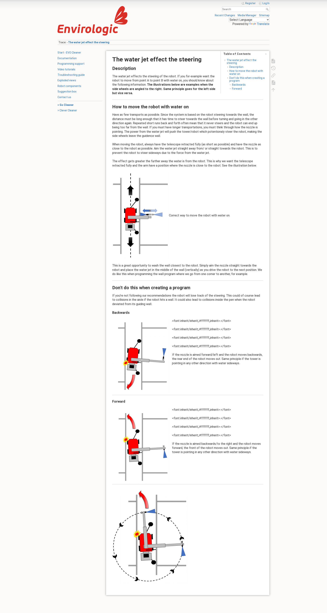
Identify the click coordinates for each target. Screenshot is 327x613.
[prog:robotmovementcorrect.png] (140, 215)
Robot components (69, 86)
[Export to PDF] (273, 82)
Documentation (67, 58)
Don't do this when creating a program (247, 79)
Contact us (64, 97)
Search (267, 9)
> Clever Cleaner (67, 110)
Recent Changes (225, 15)
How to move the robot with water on (246, 72)
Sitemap (264, 15)
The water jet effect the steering (88, 42)
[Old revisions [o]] (273, 67)
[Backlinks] (273, 75)
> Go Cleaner (66, 104)
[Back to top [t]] (273, 89)
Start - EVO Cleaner (69, 52)
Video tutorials (66, 69)
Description (236, 66)
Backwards (239, 84)
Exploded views (67, 80)
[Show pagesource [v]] (273, 60)
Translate (263, 24)
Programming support (71, 63)
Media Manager (247, 15)
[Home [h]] (109, 7)
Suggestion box (67, 91)
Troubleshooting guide (71, 74)
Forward (237, 88)
